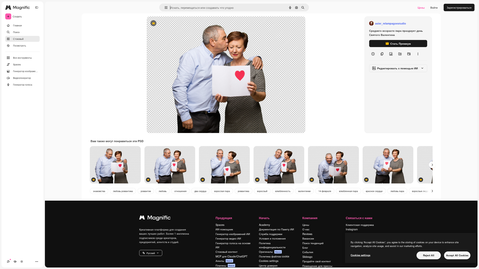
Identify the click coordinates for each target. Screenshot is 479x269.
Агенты (224, 261)
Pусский (151, 253)
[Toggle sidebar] (37, 7)
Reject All (428, 255)
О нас (305, 229)
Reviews (307, 234)
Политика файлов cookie (274, 256)
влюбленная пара (348, 191)
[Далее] (432, 164)
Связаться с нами (359, 218)
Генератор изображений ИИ (233, 234)
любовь (163, 191)
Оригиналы (270, 251)
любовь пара (397, 191)
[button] (150, 253)
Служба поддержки (270, 234)
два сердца (200, 191)
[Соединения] (8, 262)
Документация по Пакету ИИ (276, 229)
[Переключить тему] (22, 262)
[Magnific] (155, 218)
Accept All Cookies (457, 255)
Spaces (220, 225)
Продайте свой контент (316, 261)
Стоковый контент (226, 251)
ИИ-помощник (224, 229)
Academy (264, 225)
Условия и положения (272, 238)
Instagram (352, 229)
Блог (305, 247)
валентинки (304, 191)
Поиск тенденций (313, 243)
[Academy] (15, 262)
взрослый (262, 191)
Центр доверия (268, 265)
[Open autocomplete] (164, 7)
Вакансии (308, 238)
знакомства (99, 191)
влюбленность (282, 191)
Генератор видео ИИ (228, 238)
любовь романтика (123, 191)
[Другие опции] (418, 54)
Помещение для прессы (317, 266)
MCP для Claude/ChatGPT (232, 256)
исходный (171, 23)
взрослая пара (222, 191)
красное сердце (374, 191)
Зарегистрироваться (459, 7)
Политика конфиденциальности (272, 245)
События (307, 252)
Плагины (225, 265)
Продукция (224, 218)
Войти (434, 7)
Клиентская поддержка (360, 225)
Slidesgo (307, 257)
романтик (146, 191)
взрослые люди (420, 191)
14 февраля (324, 191)
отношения (180, 191)
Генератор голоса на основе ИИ (233, 245)
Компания (309, 218)
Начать (264, 218)
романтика (243, 191)
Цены (421, 7)
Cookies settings (268, 261)
